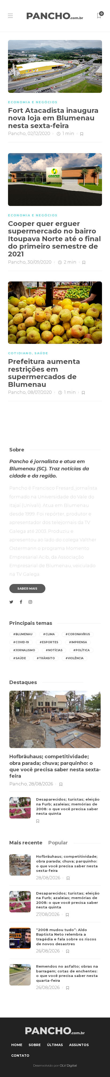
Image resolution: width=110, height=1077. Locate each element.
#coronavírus (77, 634)
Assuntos (79, 1045)
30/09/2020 (40, 262)
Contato (20, 1056)
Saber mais (27, 588)
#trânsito (46, 658)
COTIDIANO (20, 353)
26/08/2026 (48, 950)
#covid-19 (21, 642)
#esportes (49, 642)
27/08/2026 (47, 914)
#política (81, 650)
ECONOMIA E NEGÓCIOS (33, 102)
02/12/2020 (39, 133)
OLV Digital (68, 1065)
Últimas (55, 1045)
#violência (74, 658)
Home (16, 1045)
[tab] (25, 843)
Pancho (17, 133)
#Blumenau (22, 634)
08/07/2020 (40, 392)
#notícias (54, 650)
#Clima (49, 634)
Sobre (35, 1045)
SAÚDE (41, 353)
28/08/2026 (41, 783)
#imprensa (78, 642)
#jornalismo (24, 650)
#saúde (19, 658)
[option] (55, 757)
